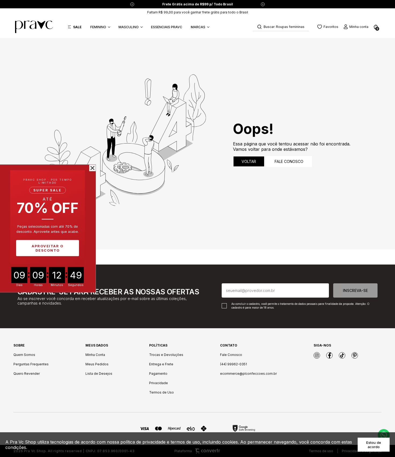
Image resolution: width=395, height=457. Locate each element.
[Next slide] (263, 4)
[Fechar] (92, 168)
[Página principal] (34, 27)
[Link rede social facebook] (329, 355)
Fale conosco (289, 161)
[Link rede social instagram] (317, 355)
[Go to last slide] (132, 4)
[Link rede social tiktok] (342, 355)
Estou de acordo (373, 444)
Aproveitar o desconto (47, 248)
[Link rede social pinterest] (354, 355)
